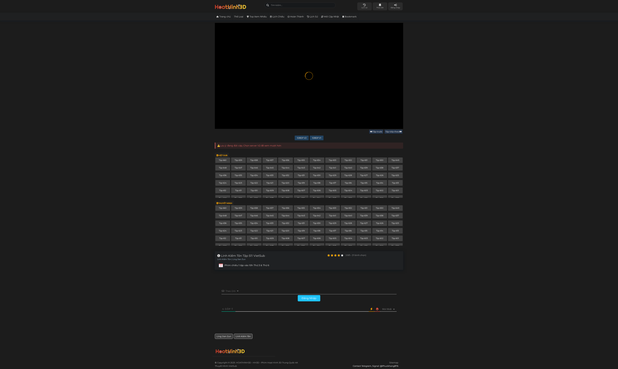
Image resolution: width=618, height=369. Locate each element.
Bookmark (350, 16)
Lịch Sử (313, 16)
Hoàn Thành (297, 16)
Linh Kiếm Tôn (243, 336)
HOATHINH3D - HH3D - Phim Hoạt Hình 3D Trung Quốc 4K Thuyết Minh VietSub (238, 6)
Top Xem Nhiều (258, 16)
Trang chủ (225, 16)
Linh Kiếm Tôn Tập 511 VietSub (242, 256)
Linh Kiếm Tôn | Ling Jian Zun (231, 259)
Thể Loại (238, 16)
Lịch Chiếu (278, 16)
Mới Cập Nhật (331, 16)
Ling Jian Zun (224, 336)
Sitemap (393, 362)
